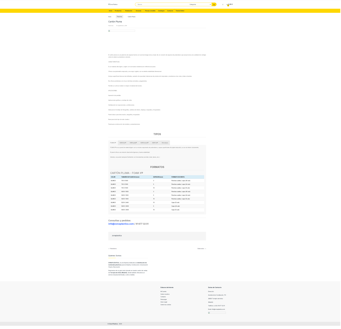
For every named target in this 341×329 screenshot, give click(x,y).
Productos (118, 10)
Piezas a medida (150, 10)
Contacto (170, 10)
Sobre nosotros (165, 294)
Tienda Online (180, 10)
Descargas (164, 299)
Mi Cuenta (163, 291)
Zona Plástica (113, 324)
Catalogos (161, 10)
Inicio (110, 10)
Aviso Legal (164, 302)
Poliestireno (112, 248)
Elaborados (202, 248)
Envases (138, 10)
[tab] (113, 142)
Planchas (119, 16)
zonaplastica (117, 236)
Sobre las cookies (166, 304)
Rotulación (128, 10)
